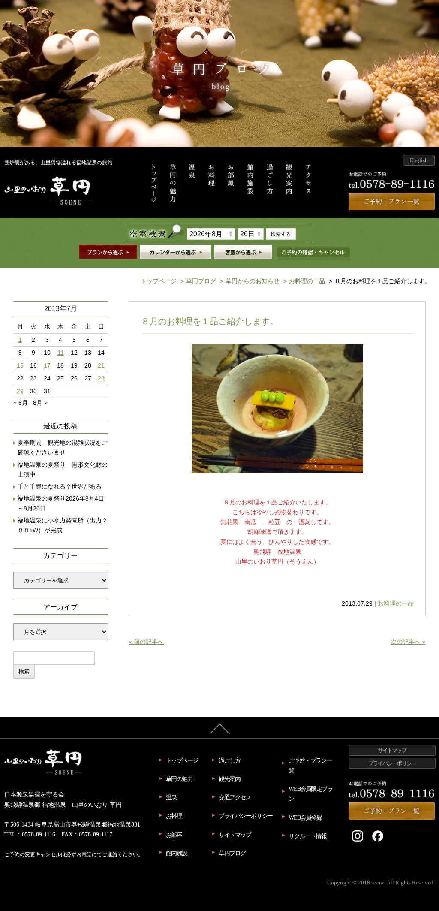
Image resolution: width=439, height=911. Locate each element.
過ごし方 (229, 760)
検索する (281, 234)
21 (101, 365)
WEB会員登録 (305, 817)
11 (60, 353)
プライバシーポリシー (246, 815)
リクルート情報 (307, 836)
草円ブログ (198, 281)
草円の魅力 (179, 778)
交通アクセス (235, 797)
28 (101, 378)
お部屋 (174, 834)
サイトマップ (235, 834)
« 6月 (20, 402)
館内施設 (176, 853)
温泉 (171, 797)
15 (20, 365)
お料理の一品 (304, 281)
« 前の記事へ (146, 641)
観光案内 (229, 778)
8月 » (40, 402)
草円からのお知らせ (250, 281)
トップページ (159, 281)
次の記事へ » (408, 641)
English (419, 160)
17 (47, 365)
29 (20, 391)
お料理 (174, 815)
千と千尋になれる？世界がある (60, 486)
